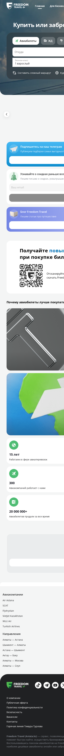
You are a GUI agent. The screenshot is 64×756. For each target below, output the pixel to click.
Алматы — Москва (13, 660)
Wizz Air (7, 621)
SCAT (5, 605)
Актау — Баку (10, 655)
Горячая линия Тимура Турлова (25, 726)
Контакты (12, 721)
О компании (13, 698)
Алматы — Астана (13, 639)
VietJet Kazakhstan (13, 615)
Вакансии (12, 716)
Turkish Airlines (11, 626)
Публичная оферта (17, 702)
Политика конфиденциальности (25, 707)
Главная (40, 5)
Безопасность (14, 712)
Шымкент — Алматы (14, 644)
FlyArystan (8, 610)
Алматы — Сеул (11, 665)
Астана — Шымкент (14, 650)
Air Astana (8, 600)
